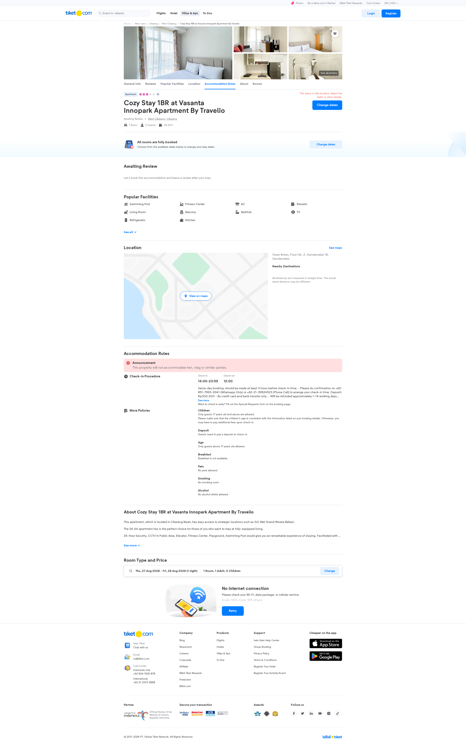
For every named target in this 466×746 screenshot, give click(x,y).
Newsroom (185, 647)
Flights (220, 640)
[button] (196, 296)
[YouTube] (320, 713)
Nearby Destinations (286, 266)
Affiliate (183, 666)
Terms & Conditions (265, 660)
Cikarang (153, 23)
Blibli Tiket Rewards (351, 3)
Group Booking (262, 647)
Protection (185, 679)
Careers (184, 653)
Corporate (185, 660)
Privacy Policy (261, 653)
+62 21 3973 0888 (144, 682)
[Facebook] (294, 713)
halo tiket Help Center (266, 640)
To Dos (220, 660)
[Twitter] (302, 713)
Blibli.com (185, 686)
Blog (182, 640)
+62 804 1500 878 (144, 673)
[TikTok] (337, 713)
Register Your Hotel (264, 666)
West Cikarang (169, 23)
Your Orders (373, 3)
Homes (127, 23)
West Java (140, 23)
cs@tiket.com (141, 658)
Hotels (220, 647)
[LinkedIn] (311, 713)
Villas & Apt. (224, 653)
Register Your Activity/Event (270, 673)
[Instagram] (329, 713)
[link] (371, 13)
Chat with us (140, 647)
